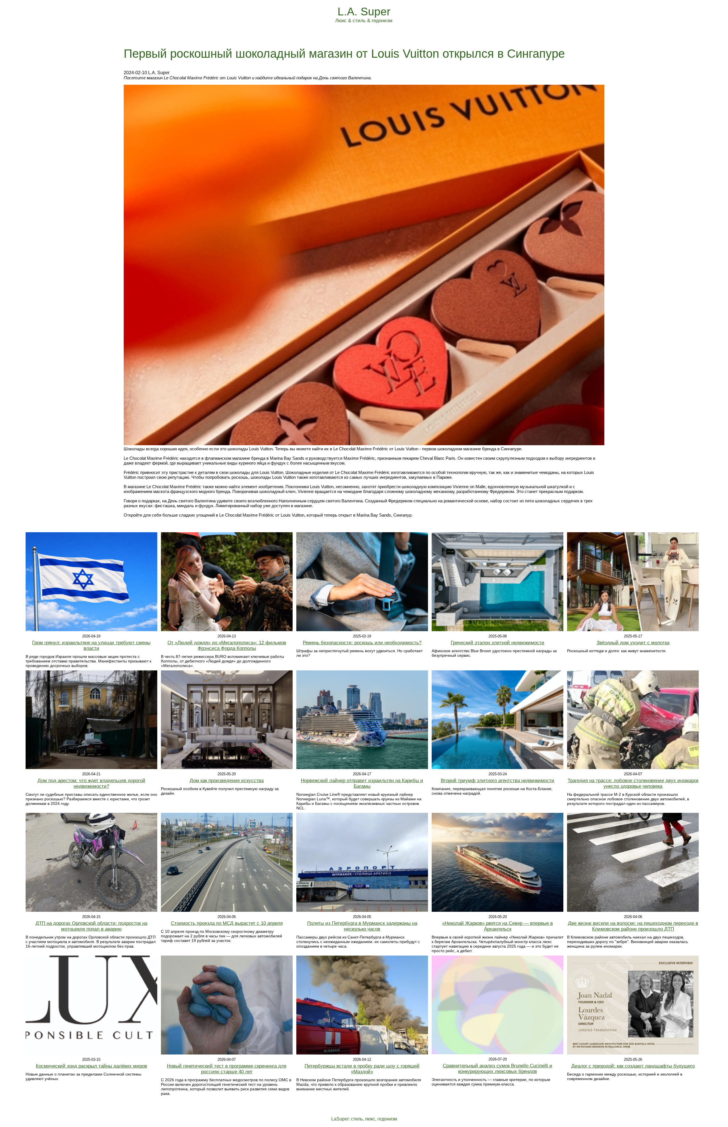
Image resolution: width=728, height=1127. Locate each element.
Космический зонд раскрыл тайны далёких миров (91, 1066)
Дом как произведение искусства (227, 780)
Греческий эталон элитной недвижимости (497, 642)
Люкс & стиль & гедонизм (363, 20)
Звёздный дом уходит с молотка (633, 642)
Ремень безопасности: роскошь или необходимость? (362, 642)
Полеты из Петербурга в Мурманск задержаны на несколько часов (362, 926)
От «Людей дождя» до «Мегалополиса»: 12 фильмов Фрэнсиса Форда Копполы (226, 645)
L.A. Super (364, 11)
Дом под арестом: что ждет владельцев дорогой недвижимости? (91, 783)
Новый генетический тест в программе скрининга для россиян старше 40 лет (226, 1068)
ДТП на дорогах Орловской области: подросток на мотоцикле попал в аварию (91, 926)
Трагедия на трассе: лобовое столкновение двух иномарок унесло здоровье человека (633, 783)
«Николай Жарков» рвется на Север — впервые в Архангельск (497, 926)
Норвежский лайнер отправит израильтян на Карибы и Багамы (362, 783)
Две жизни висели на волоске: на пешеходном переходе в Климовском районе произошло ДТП (633, 926)
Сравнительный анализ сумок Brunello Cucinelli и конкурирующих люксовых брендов (497, 1068)
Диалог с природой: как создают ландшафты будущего (633, 1066)
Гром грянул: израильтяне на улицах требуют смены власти (91, 645)
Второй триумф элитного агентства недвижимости (497, 780)
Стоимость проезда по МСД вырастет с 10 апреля (227, 923)
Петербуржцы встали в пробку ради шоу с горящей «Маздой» (362, 1068)
